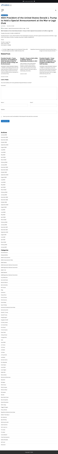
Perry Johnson (4, 409)
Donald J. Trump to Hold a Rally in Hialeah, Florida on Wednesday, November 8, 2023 (29, 60)
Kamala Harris (4, 359)
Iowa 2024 (3, 342)
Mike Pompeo (4, 387)
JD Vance (3, 347)
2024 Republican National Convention (9, 267)
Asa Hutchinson (4, 280)
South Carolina (4, 424)
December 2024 (4, 137)
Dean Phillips (4, 304)
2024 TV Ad (3, 270)
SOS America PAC (4, 422)
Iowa (2, 339)
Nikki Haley (3, 404)
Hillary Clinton (4, 334)
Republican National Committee (8, 412)
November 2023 (4, 169)
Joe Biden (3, 357)
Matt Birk (3, 379)
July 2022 (3, 209)
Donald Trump (4, 15)
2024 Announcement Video (7, 260)
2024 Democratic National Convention (9, 265)
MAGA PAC (3, 372)
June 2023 (3, 182)
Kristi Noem (3, 364)
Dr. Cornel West (4, 324)
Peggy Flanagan (4, 407)
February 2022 (4, 222)
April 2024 (3, 157)
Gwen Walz (3, 332)
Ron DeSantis (4, 417)
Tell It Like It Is (4, 427)
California (3, 292)
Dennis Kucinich (4, 309)
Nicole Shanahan (4, 402)
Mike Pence (3, 384)
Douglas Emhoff (4, 319)
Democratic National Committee (8, 307)
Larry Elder (3, 367)
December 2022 (4, 197)
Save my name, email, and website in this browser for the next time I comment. (20, 116)
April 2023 (3, 187)
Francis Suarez (4, 329)
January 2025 (4, 134)
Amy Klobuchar (4, 277)
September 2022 (4, 204)
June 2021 (3, 237)
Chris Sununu (4, 299)
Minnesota (3, 392)
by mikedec (3, 25)
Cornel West (3, 302)
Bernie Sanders (4, 285)
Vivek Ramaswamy (5, 437)
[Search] (55, 10)
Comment (3, 85)
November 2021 (4, 229)
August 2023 (4, 177)
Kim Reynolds (4, 362)
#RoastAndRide (4, 255)
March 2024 (3, 159)
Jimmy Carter (4, 354)
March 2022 (3, 219)
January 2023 (4, 194)
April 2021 (3, 239)
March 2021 (3, 242)
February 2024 (4, 162)
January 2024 (4, 164)
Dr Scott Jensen (4, 322)
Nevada (2, 394)
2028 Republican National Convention (9, 275)
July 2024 (3, 149)
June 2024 (3, 152)
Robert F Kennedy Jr (5, 414)
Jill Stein (3, 352)
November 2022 (4, 199)
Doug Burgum (4, 317)
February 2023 (4, 192)
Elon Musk (3, 327)
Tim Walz (3, 432)
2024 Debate (4, 262)
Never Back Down (5, 397)
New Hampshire (4, 399)
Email (31, 102)
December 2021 (4, 227)
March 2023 (3, 189)
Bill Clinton (3, 287)
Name (2, 102)
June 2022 (3, 212)
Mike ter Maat (4, 389)
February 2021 (4, 244)
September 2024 (4, 144)
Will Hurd (3, 442)
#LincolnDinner (4, 252)
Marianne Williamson (5, 377)
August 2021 (3, 234)
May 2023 (3, 184)
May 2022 (3, 214)
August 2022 (4, 207)
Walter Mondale (4, 439)
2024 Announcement (5, 257)
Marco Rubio (3, 374)
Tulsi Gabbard (4, 434)
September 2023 (4, 174)
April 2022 (3, 217)
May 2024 (3, 154)
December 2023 (4, 167)
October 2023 (4, 172)
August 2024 (4, 147)
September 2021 (4, 232)
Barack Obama (4, 282)
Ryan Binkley (4, 419)
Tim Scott (3, 429)
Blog (2, 289)
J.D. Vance (3, 344)
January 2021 (4, 247)
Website (3, 109)
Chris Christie (4, 297)
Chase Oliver (3, 294)
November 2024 (4, 139)
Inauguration (4, 337)
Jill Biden (3, 349)
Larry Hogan (3, 369)
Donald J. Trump (4, 312)
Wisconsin (3, 444)
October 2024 (4, 142)
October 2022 (4, 202)
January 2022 (4, 224)
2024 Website (4, 272)
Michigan (3, 382)
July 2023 (3, 179)
